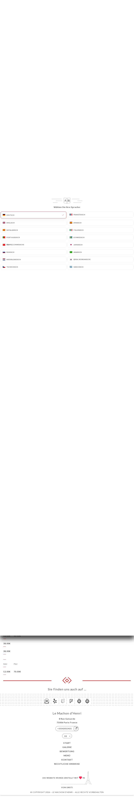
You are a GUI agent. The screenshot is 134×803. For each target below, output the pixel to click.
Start (67, 743)
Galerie (67, 747)
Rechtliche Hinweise (67, 764)
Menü (67, 755)
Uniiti (69, 787)
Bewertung (67, 751)
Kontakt (67, 759)
